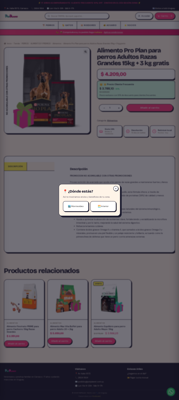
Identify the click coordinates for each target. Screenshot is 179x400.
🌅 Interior (103, 206)
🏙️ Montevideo (76, 206)
